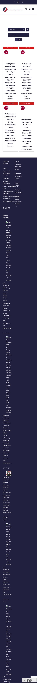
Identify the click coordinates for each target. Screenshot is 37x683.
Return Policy (17, 184)
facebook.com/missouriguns (11, 196)
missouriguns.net (8, 191)
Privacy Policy (17, 198)
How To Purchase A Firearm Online (18, 165)
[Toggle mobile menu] (33, 9)
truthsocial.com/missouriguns (12, 201)
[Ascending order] (28, 30)
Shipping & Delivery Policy (18, 176)
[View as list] (20, 39)
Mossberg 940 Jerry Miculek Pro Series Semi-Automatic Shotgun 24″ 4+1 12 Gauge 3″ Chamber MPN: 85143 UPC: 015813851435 (26, 133)
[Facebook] (3, 208)
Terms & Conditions (18, 191)
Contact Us (17, 205)
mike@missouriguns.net (10, 186)
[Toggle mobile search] (30, 9)
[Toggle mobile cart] (26, 9)
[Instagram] (9, 208)
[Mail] (6, 208)
